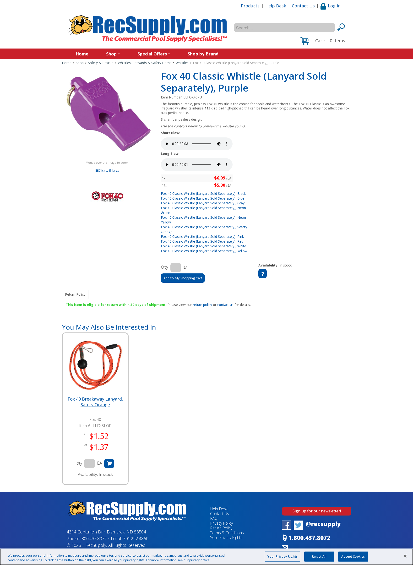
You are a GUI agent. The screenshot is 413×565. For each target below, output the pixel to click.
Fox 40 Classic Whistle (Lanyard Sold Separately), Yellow (204, 251)
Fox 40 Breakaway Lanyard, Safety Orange (95, 401)
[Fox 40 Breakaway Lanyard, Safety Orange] (95, 366)
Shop (111, 54)
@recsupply (323, 524)
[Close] (405, 556)
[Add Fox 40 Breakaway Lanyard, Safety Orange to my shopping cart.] (109, 463)
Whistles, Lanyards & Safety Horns (144, 62)
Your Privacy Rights (282, 556)
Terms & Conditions (227, 532)
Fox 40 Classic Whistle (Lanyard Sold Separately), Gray (203, 203)
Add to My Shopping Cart (182, 278)
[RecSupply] (147, 28)
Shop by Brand (203, 54)
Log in (334, 6)
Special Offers (152, 54)
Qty (164, 267)
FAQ (213, 518)
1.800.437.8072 (309, 538)
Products (250, 6)
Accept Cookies (353, 556)
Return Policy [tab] (75, 294)
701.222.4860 (135, 538)
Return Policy (221, 528)
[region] (206, 557)
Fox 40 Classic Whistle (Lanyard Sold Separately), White (203, 246)
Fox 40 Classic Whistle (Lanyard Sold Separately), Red (202, 241)
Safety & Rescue (101, 62)
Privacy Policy (221, 523)
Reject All (319, 556)
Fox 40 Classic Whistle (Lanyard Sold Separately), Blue (202, 198)
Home (82, 54)
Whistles (182, 62)
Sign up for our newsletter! (317, 511)
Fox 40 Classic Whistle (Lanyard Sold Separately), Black (203, 193)
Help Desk (275, 6)
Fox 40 (95, 419)
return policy (202, 304)
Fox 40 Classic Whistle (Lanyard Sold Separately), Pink (202, 236)
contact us (225, 304)
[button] (322, 41)
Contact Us (303, 6)
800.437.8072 (94, 538)
